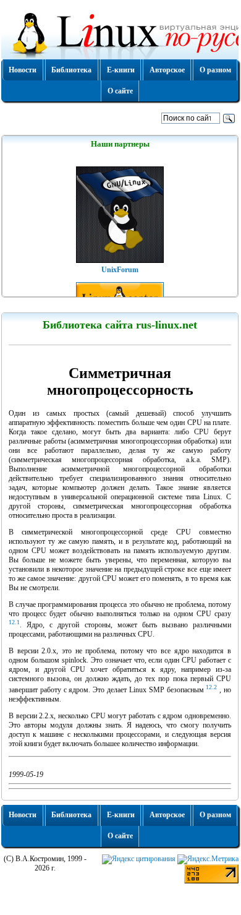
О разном (215, 70)
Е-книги (121, 70)
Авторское (167, 70)
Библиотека (71, 70)
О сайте (120, 91)
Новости (22, 70)
